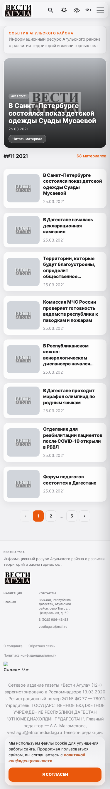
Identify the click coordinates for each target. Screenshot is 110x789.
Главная (10, 602)
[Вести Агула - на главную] (28, 10)
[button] (100, 10)
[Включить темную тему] (64, 10)
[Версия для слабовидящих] (77, 10)
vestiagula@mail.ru (53, 627)
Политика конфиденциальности (30, 655)
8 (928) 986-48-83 (53, 619)
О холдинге (13, 646)
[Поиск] (50, 10)
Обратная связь (41, 646)
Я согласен (55, 774)
